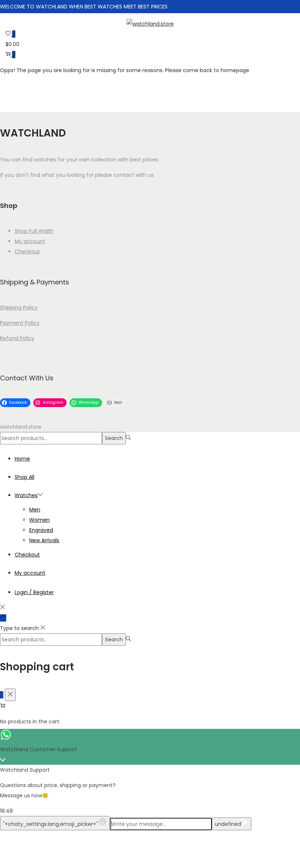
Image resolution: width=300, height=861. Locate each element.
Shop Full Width (34, 231)
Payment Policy (20, 323)
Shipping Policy (19, 307)
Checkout (27, 251)
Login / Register (34, 592)
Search (114, 438)
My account (30, 241)
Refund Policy (17, 338)
